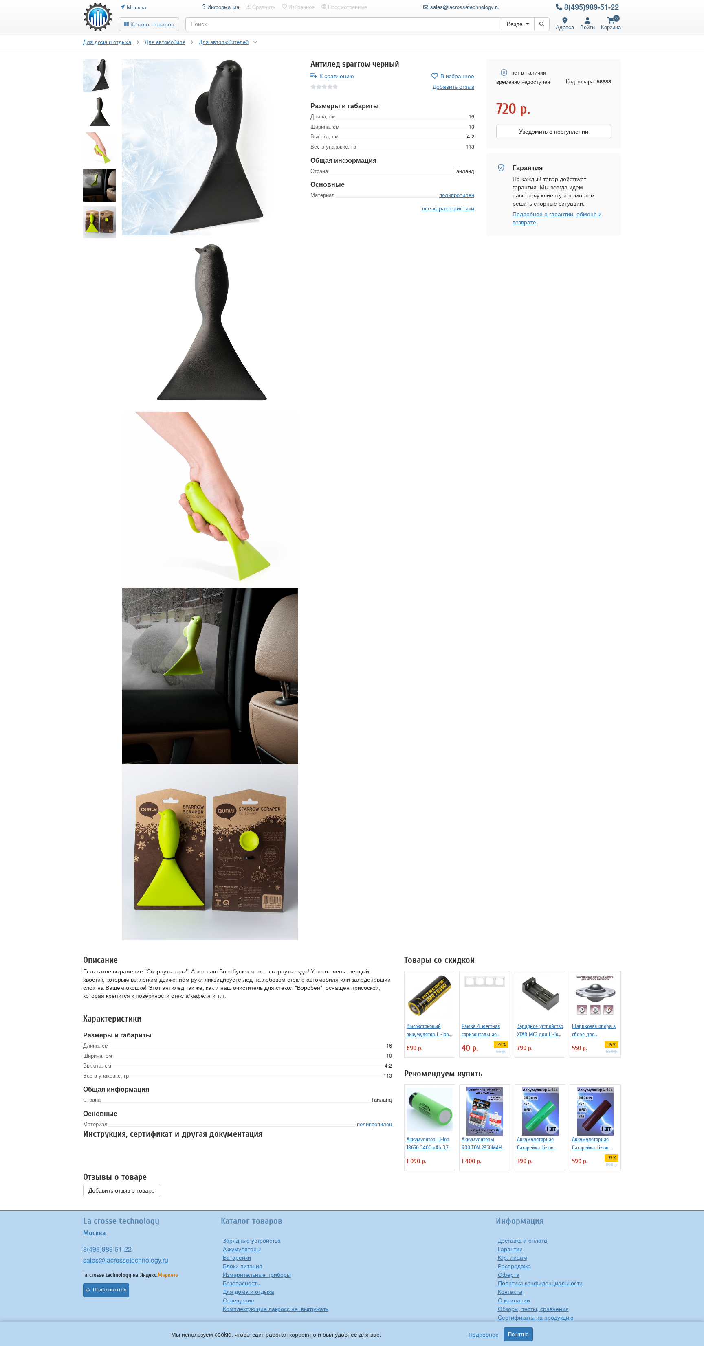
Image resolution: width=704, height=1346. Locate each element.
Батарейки (237, 1257)
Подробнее (484, 1334)
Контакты (510, 1291)
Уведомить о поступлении (553, 131)
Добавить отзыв (453, 86)
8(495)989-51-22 (591, 7)
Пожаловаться (110, 1290)
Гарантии (510, 1249)
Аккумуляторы (242, 1249)
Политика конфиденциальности (540, 1283)
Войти (587, 27)
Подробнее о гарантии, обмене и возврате (557, 218)
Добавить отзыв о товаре (121, 1190)
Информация (222, 7)
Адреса (565, 27)
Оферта (508, 1274)
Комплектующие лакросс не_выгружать (275, 1308)
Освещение (238, 1300)
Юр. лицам (512, 1257)
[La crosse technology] (97, 17)
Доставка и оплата (522, 1240)
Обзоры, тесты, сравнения (533, 1308)
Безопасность (241, 1283)
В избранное (457, 76)
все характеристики (448, 208)
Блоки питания (242, 1266)
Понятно (518, 1334)
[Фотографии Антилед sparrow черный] (210, 147)
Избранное (301, 7)
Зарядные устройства (252, 1240)
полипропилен (456, 195)
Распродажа (514, 1266)
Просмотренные (346, 7)
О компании (514, 1300)
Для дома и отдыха (248, 1291)
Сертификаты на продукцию (536, 1317)
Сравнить (263, 7)
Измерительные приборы (257, 1274)
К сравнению (336, 76)
